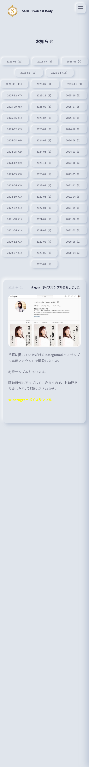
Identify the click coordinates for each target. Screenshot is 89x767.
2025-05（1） (15, 118)
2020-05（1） (44, 253)
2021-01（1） (74, 230)
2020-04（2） (74, 253)
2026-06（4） (75, 61)
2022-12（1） (74, 185)
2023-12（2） (15, 163)
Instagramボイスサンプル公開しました (54, 287)
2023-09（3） (15, 174)
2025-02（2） (15, 129)
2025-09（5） (15, 107)
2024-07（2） (44, 140)
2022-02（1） (15, 208)
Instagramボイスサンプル (32, 399)
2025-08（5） (44, 107)
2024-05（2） (15, 151)
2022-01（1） (44, 208)
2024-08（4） (15, 140)
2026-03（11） (14, 84)
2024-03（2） (44, 151)
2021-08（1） (15, 219)
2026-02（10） (45, 84)
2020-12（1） (15, 241)
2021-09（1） (74, 208)
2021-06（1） (74, 219)
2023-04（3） (15, 185)
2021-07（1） (44, 219)
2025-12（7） (15, 95)
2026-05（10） (29, 73)
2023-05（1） (74, 174)
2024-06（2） (74, 140)
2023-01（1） (44, 185)
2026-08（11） (15, 61)
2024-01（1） (74, 151)
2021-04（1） (15, 230)
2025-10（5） (74, 95)
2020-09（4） (44, 241)
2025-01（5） (44, 129)
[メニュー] (81, 8)
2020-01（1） (44, 264)
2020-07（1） (15, 253)
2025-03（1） (74, 118)
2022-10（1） (15, 196)
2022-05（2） (44, 196)
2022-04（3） (74, 196)
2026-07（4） (45, 61)
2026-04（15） (60, 73)
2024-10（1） (74, 129)
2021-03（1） (44, 230)
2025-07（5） (74, 107)
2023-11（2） (44, 163)
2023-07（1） (44, 174)
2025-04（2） (44, 118)
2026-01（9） (75, 84)
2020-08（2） (74, 241)
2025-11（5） (44, 95)
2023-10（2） (74, 163)
